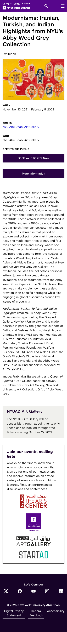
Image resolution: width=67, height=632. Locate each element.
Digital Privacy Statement (14, 613)
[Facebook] (19, 591)
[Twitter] (6, 591)
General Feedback (36, 613)
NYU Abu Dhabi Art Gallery (21, 127)
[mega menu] (61, 6)
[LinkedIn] (61, 591)
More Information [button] (33, 173)
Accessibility (55, 611)
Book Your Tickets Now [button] (33, 158)
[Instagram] (47, 591)
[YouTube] (33, 591)
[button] (46, 6)
